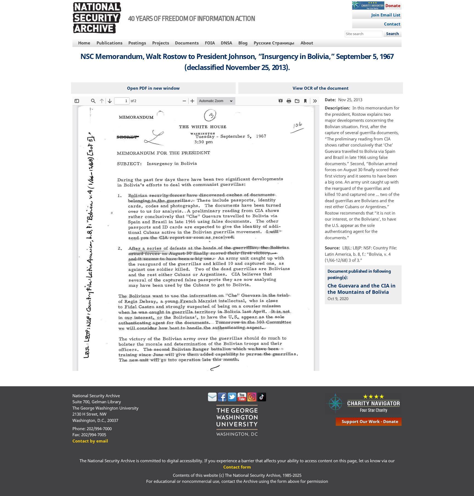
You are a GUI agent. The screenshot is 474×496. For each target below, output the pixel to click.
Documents (187, 43)
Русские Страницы (274, 43)
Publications (109, 43)
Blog (243, 43)
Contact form (237, 467)
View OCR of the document (321, 88)
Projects (160, 43)
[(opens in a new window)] (212, 399)
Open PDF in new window (153, 88)
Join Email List (385, 15)
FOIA (210, 43)
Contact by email (90, 441)
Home (84, 43)
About (307, 43)
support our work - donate (370, 421)
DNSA (226, 43)
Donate (392, 5)
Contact (392, 24)
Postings (137, 43)
